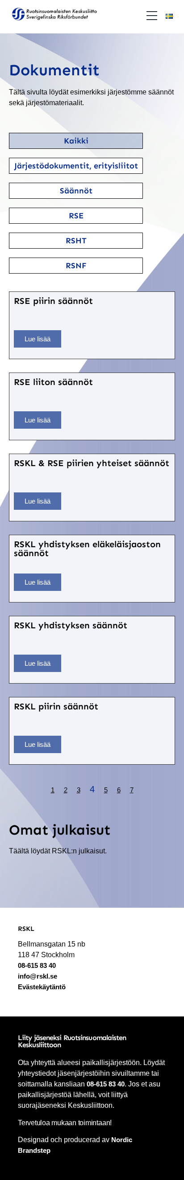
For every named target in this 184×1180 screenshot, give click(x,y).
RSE (76, 216)
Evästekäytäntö (42, 987)
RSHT (76, 241)
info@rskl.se (37, 976)
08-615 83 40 (37, 965)
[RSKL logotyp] (53, 16)
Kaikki (76, 141)
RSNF (76, 265)
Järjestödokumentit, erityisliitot (76, 166)
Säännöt (76, 191)
